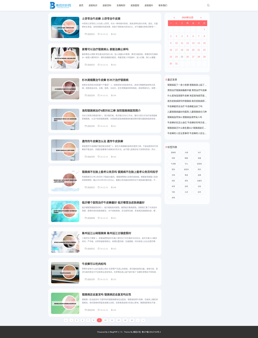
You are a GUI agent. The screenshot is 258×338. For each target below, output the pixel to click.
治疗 (199, 153)
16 (171, 50)
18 (182, 50)
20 (193, 50)
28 (199, 57)
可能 (173, 192)
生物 (173, 175)
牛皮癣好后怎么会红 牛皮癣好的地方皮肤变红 (189, 122)
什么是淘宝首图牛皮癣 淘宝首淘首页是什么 (188, 96)
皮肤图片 (149, 5)
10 (105, 320)
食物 (173, 198)
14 (132, 320)
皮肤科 (186, 169)
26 (187, 57)
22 (204, 50)
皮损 (186, 186)
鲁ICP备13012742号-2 (151, 332)
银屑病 (173, 153)
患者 (186, 175)
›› (143, 320)
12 (119, 320)
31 (176, 64)
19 (187, 50)
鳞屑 (186, 158)
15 (204, 43)
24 (176, 57)
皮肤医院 (135, 5)
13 (125, 320)
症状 (199, 192)
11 (112, 320)
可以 (186, 164)
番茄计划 (137, 332)
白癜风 (199, 181)
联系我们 (163, 5)
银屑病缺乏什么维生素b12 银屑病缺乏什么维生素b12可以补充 (197, 128)
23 (171, 57)
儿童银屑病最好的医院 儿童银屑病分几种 (187, 112)
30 (171, 64)
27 (193, 57)
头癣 (186, 153)
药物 (173, 158)
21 (199, 50)
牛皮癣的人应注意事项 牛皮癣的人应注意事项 (189, 133)
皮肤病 (199, 164)
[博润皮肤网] (60, 5)
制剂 (199, 169)
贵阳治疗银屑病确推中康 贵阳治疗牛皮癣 (187, 90)
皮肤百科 (107, 5)
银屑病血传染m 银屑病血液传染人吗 (184, 117)
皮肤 (173, 181)
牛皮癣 (173, 164)
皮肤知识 (93, 5)
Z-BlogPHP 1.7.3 (115, 332)
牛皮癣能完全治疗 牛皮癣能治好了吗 (184, 106)
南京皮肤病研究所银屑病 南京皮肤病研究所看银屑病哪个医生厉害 (198, 101)
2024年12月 (187, 17)
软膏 (173, 186)
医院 (173, 169)
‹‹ (65, 320)
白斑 (199, 186)
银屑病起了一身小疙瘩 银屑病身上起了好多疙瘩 (190, 85)
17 (176, 50)
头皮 (186, 192)
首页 (81, 5)
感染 (186, 181)
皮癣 (199, 175)
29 (204, 57)
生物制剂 (121, 5)
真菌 (199, 158)
